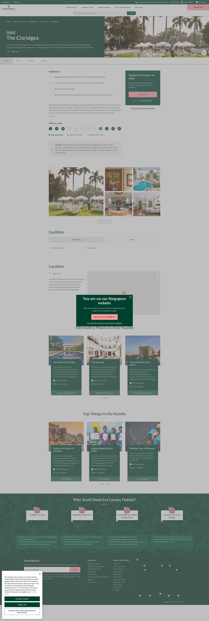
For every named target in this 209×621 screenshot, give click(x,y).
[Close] (39, 574)
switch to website (104, 317)
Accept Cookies (22, 599)
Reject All (22, 605)
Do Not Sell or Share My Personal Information (22, 611)
